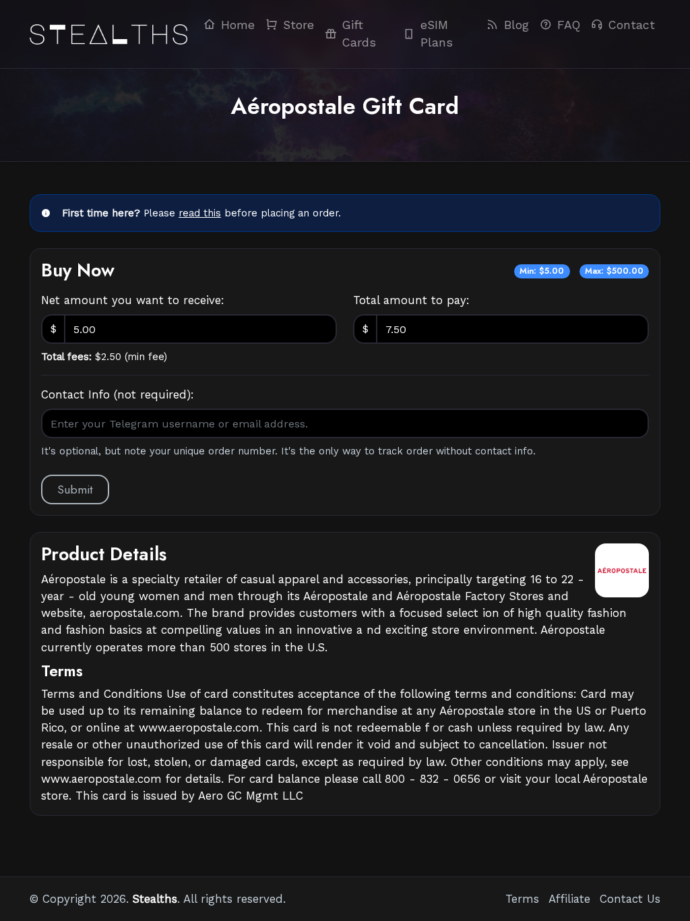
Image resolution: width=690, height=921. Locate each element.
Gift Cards (359, 33)
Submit (75, 489)
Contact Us (630, 898)
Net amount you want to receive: (132, 300)
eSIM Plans (436, 33)
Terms (522, 898)
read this (200, 213)
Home (238, 25)
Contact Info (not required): (117, 394)
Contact (631, 25)
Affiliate (569, 898)
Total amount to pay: (411, 300)
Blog (516, 25)
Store (298, 25)
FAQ (568, 25)
